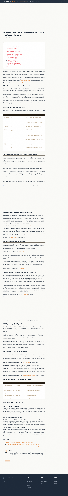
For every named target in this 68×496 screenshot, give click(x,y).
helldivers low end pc (26, 362)
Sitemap (55, 481)
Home (4, 39)
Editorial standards (44, 481)
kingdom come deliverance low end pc (29, 375)
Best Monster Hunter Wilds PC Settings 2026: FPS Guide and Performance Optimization (19, 463)
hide (12, 45)
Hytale (33, 1)
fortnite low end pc (26, 165)
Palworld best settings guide (25, 80)
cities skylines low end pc (27, 225)
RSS (55, 479)
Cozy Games (38, 1)
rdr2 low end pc (25, 294)
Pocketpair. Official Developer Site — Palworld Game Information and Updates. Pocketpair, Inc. (22, 444)
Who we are (42, 479)
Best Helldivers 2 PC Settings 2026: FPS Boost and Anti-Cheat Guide (16, 462)
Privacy (55, 483)
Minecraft (29, 1)
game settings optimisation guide (18, 82)
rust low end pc (21, 251)
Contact (42, 483)
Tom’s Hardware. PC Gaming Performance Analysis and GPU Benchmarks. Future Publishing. (22, 446)
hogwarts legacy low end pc (16, 179)
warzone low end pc (14, 237)
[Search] (63, 1)
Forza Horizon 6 (29, 479)
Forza (18, 1)
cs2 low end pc (21, 268)
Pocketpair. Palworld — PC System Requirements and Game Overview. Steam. (19, 442)
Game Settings (23, 1)
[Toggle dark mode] (60, 2)
